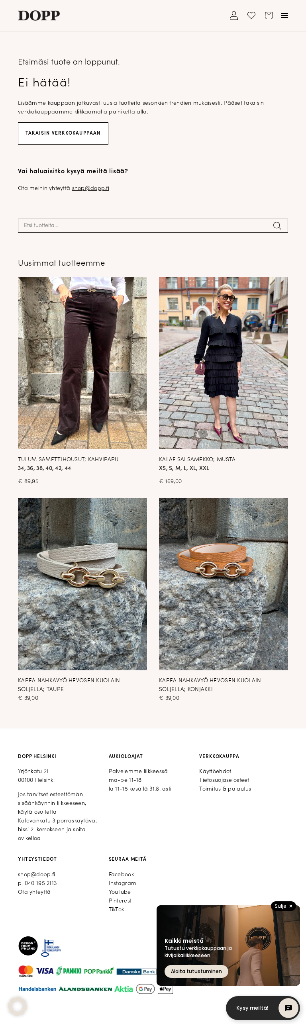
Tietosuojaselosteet (224, 780)
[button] (17, 1006)
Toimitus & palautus (225, 789)
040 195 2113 (41, 884)
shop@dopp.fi (90, 189)
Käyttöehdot (215, 772)
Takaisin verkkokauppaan (63, 133)
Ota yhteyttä (34, 892)
